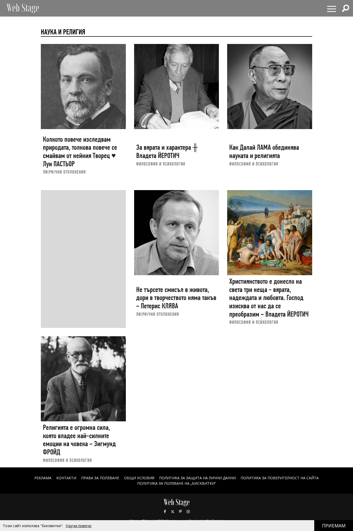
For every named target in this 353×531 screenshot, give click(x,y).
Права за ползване (100, 477)
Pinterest (180, 511)
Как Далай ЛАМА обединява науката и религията (264, 151)
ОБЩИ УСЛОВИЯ (139, 477)
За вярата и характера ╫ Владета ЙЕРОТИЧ (167, 151)
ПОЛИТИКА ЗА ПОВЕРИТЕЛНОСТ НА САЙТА (280, 477)
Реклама (42, 477)
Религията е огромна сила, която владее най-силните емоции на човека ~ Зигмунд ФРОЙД (79, 439)
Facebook (165, 511)
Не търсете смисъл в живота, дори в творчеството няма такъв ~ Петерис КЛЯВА (176, 297)
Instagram (188, 511)
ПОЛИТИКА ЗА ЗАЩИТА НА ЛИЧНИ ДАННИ (197, 477)
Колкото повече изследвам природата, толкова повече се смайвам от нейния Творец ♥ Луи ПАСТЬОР (80, 151)
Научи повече (78, 525)
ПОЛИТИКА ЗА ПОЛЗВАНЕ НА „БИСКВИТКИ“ (176, 483)
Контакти (66, 477)
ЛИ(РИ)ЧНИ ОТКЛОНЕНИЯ (64, 172)
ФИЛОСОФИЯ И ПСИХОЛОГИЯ (160, 164)
